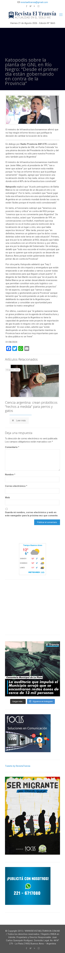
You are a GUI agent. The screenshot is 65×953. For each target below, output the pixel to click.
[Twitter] (30, 6)
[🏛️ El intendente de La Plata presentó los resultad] (32, 668)
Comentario (12, 447)
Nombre (10, 474)
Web (7, 497)
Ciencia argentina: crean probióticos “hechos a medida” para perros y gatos (31, 406)
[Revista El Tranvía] (32, 15)
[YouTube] (34, 6)
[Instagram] (38, 6)
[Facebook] (26, 6)
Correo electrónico (16, 486)
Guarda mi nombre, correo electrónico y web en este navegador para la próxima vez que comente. (31, 514)
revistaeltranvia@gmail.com (34, 2)
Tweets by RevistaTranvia (17, 766)
